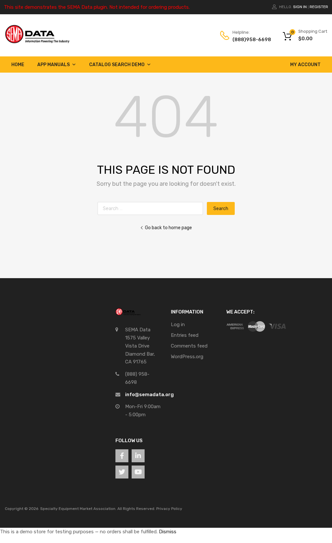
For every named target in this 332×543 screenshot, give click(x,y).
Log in (178, 324)
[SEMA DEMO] (37, 42)
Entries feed (184, 335)
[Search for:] (152, 208)
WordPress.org (187, 357)
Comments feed (189, 346)
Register (319, 7)
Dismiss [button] (167, 532)
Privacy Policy (169, 508)
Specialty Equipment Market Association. (78, 508)
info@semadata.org (149, 394)
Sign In (300, 7)
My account (305, 64)
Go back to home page (168, 227)
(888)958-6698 (248, 39)
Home (17, 64)
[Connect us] (121, 456)
